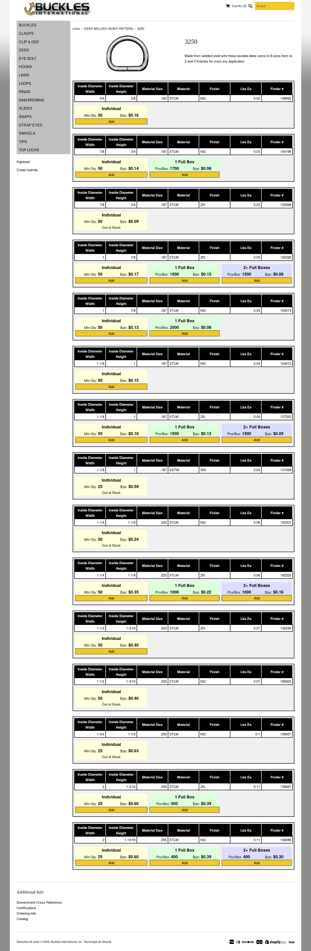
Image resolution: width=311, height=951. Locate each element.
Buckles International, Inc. (66, 941)
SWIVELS (27, 133)
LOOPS (25, 83)
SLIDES (25, 108)
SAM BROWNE (31, 100)
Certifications (26, 907)
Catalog (22, 918)
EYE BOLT (27, 58)
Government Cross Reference (39, 902)
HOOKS (25, 66)
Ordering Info (26, 913)
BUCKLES (27, 25)
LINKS (24, 75)
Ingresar (23, 161)
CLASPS (26, 33)
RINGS (25, 91)
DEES (24, 50)
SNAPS (25, 116)
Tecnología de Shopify (97, 941)
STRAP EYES (30, 125)
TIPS (23, 141)
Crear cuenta (27, 169)
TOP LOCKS (29, 149)
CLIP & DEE (29, 41)
